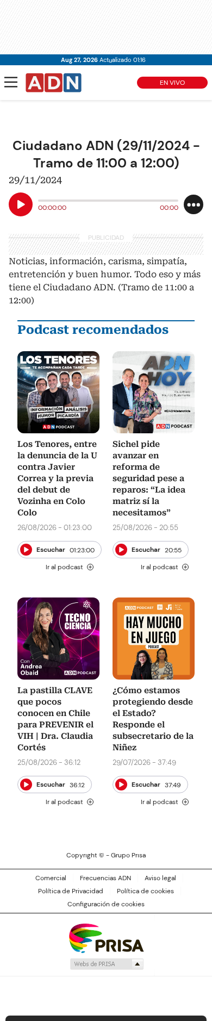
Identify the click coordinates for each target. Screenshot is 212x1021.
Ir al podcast (64, 567)
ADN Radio (54, 82)
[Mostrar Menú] (11, 82)
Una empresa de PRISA (106, 937)
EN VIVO (172, 82)
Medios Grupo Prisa (106, 963)
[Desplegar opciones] (193, 204)
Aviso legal (160, 878)
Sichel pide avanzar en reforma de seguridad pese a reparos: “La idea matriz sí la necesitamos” (149, 478)
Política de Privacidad (70, 891)
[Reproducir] (21, 204)
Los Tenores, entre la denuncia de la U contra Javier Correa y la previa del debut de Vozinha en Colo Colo (57, 478)
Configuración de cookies (106, 904)
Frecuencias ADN (105, 878)
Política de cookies (145, 891)
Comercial (50, 878)
